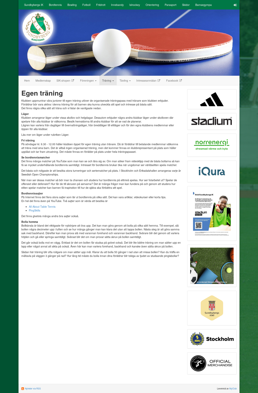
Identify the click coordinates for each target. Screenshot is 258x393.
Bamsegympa (203, 5)
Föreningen (87, 80)
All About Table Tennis (42, 206)
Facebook (172, 80)
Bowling (72, 5)
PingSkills (34, 210)
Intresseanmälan (146, 80)
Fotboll (86, 5)
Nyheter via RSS (33, 388)
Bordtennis (55, 5)
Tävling (124, 80)
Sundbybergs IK (33, 5)
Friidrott (100, 5)
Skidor (186, 5)
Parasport (170, 5)
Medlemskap (43, 80)
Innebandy (117, 5)
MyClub (233, 388)
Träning (107, 80)
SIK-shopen (63, 80)
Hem (27, 80)
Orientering (152, 5)
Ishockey (134, 5)
